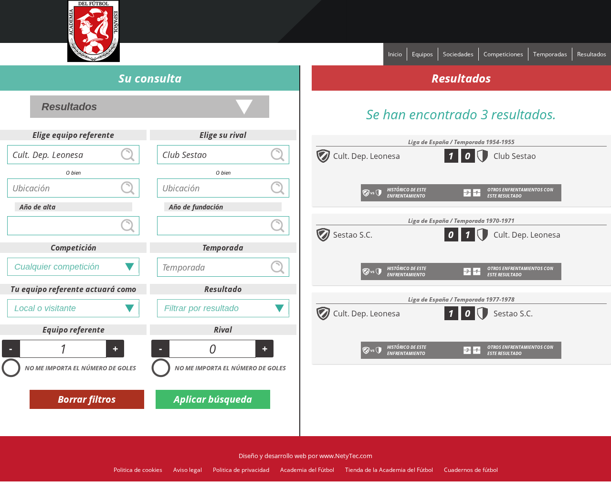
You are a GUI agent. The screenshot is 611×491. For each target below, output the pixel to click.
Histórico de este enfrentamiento (406, 193)
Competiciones (503, 54)
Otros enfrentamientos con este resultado (520, 193)
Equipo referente (73, 329)
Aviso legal (187, 470)
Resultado (223, 289)
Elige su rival (223, 135)
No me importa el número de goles (80, 368)
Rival (223, 329)
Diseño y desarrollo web (272, 455)
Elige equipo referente (73, 135)
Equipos (422, 54)
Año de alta (37, 206)
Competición (73, 247)
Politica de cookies (138, 470)
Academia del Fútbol (307, 470)
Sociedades (458, 54)
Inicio (395, 54)
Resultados (591, 54)
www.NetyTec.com (345, 455)
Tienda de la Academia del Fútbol (389, 470)
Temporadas (550, 54)
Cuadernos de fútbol (471, 470)
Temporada (222, 247)
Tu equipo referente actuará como (73, 289)
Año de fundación (196, 206)
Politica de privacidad (241, 470)
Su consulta (149, 78)
